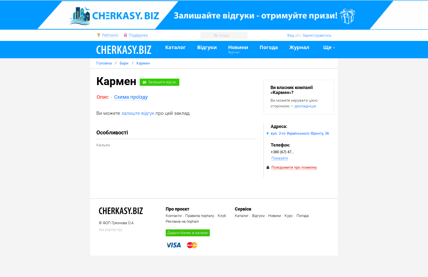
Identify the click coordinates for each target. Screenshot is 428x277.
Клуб (222, 216)
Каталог (175, 47)
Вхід (290, 35)
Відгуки (207, 47)
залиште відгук (137, 113)
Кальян (103, 145)
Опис (102, 97)
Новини (238, 47)
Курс (289, 216)
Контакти (174, 216)
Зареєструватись (317, 35)
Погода (269, 47)
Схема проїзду (131, 97)
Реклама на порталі (182, 221)
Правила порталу (199, 216)
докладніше (305, 106)
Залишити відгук (162, 82)
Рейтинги (110, 35)
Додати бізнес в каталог (187, 233)
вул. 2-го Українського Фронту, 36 (300, 133)
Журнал (234, 52)
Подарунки (138, 35)
